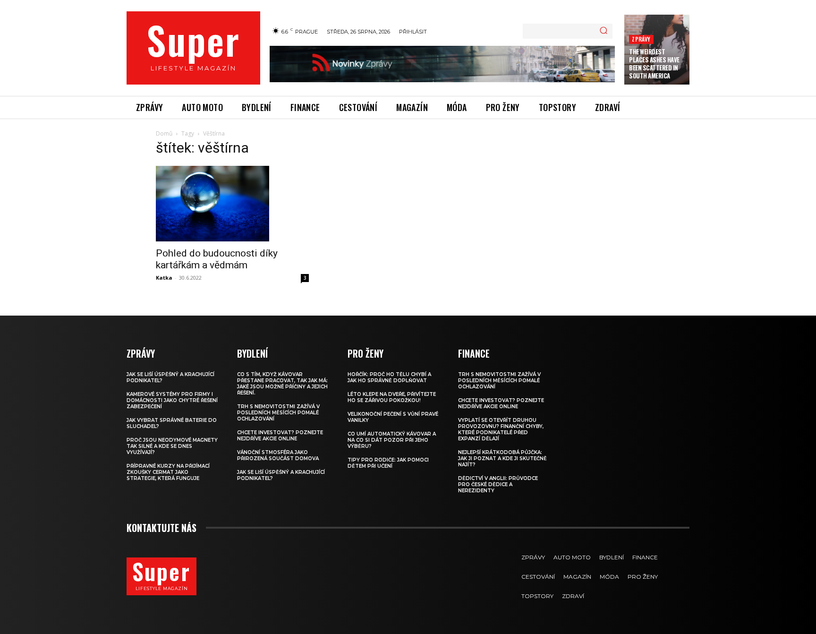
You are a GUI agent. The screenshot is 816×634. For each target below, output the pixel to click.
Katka (164, 277)
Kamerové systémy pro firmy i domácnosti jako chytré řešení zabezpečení (172, 400)
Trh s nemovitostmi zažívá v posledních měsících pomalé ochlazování (278, 412)
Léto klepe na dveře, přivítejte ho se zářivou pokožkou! (392, 397)
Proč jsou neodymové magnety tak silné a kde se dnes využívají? (172, 446)
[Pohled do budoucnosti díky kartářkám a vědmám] (232, 203)
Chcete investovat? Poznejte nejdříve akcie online (280, 435)
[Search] (603, 31)
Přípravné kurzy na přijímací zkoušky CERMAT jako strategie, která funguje (168, 472)
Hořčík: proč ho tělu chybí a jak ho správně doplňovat (389, 377)
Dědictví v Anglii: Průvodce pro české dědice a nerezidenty (498, 484)
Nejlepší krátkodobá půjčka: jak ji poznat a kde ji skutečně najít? (502, 458)
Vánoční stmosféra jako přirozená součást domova (278, 455)
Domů (164, 133)
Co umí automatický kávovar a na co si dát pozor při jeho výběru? (392, 440)
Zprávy (641, 39)
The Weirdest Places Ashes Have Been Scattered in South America (654, 63)
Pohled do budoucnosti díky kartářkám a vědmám (217, 259)
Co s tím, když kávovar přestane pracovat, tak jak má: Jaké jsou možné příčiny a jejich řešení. (282, 383)
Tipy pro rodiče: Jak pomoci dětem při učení (388, 463)
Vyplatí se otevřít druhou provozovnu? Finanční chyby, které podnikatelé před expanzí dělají (501, 429)
